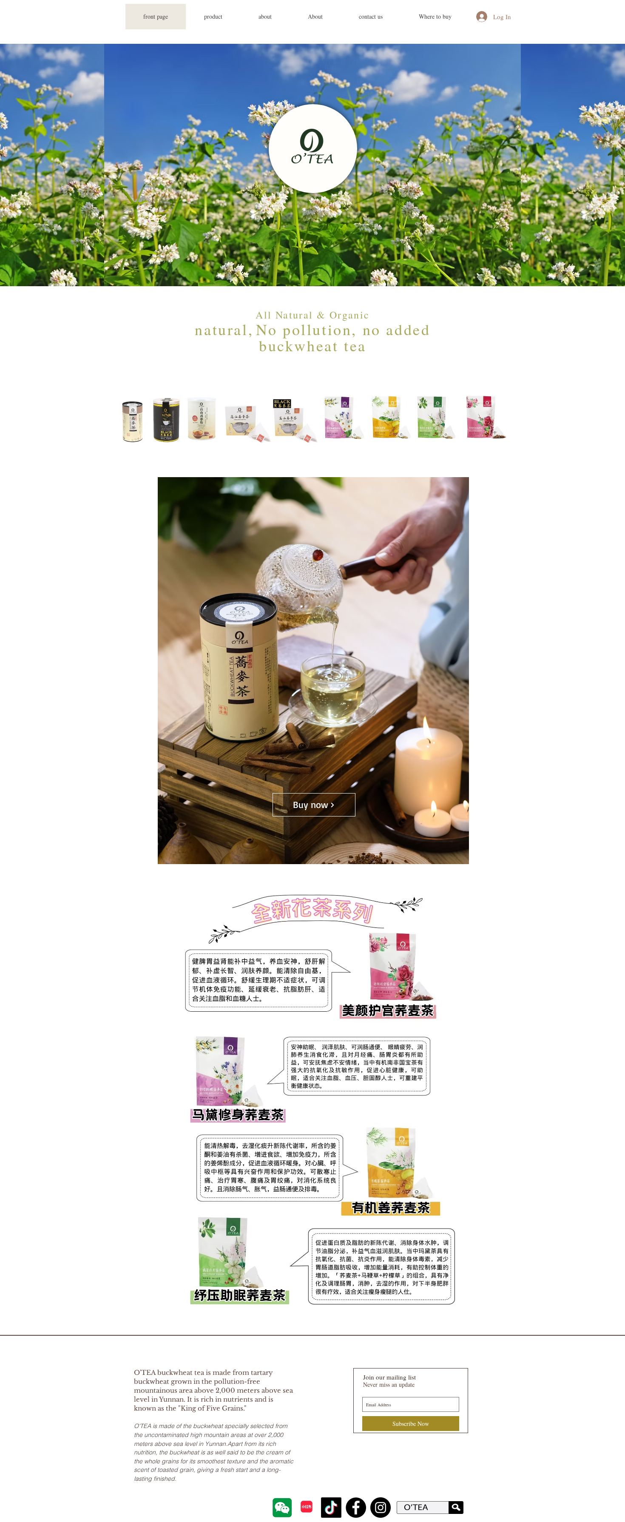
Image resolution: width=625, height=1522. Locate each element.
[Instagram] (380, 1507)
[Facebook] (356, 1507)
